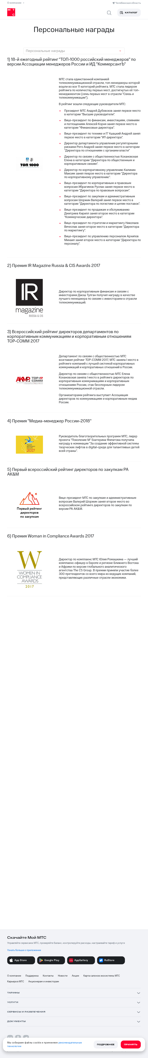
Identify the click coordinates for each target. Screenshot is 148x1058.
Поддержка (31, 976)
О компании (14, 976)
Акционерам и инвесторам (43, 981)
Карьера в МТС (15, 981)
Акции (75, 976)
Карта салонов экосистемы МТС (101, 976)
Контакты (48, 976)
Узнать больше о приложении (24, 950)
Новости (63, 976)
